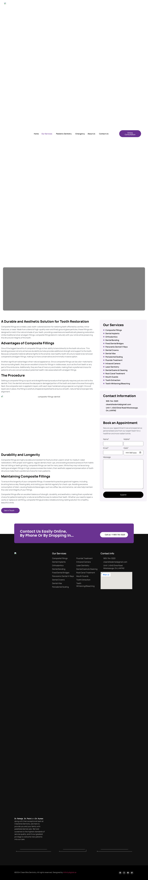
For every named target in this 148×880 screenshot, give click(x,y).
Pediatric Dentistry (64, 134)
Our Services (47, 134)
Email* (106, 448)
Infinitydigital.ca (69, 872)
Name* (106, 439)
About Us (91, 134)
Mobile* (127, 439)
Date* (126, 448)
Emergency (80, 134)
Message (107, 457)
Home (36, 134)
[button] (47, 133)
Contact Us (103, 134)
